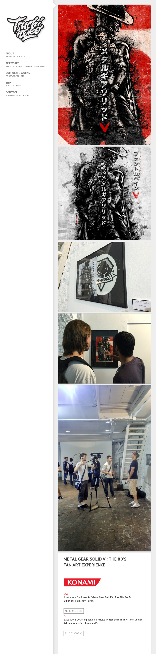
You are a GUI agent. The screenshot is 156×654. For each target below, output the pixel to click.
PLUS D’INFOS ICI (73, 633)
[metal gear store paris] (139, 562)
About (15, 55)
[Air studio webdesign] (144, 562)
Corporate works (18, 74)
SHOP (14, 84)
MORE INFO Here (73, 610)
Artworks (26, 64)
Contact (18, 94)
